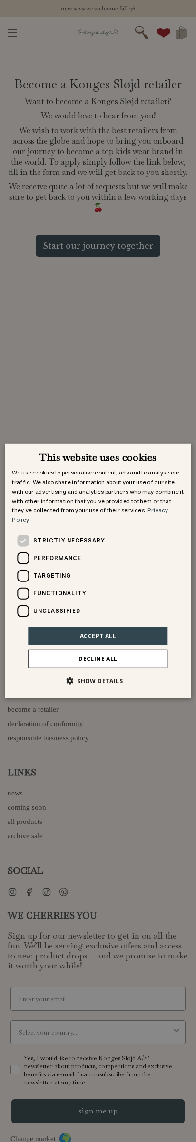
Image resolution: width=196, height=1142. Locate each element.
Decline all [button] (97, 659)
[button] (98, 681)
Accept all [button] (98, 636)
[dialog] (98, 571)
